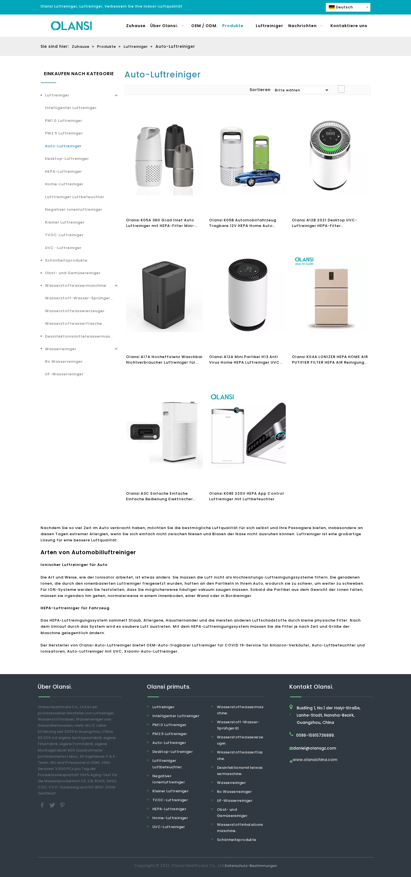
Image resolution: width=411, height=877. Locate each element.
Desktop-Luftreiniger (67, 158)
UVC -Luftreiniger (63, 247)
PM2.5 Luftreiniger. (64, 133)
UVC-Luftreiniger (168, 826)
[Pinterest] (62, 805)
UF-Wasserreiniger (64, 374)
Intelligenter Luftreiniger (71, 107)
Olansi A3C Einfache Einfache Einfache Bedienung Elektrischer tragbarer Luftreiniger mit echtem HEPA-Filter (161, 496)
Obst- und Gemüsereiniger (73, 273)
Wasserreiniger (60, 349)
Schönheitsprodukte (66, 260)
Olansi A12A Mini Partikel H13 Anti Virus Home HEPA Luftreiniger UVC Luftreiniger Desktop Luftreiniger (244, 359)
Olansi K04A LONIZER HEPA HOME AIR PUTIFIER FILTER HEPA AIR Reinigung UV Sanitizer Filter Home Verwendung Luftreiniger (330, 359)
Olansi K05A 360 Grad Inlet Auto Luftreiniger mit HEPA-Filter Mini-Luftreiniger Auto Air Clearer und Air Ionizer (163, 223)
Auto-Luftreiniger (63, 146)
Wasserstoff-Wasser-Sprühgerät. (80, 298)
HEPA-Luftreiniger (63, 171)
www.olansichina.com (315, 760)
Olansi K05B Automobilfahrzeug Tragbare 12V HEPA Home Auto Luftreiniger (242, 223)
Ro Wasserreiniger (64, 361)
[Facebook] (43, 805)
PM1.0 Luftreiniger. (64, 120)
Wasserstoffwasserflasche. (74, 323)
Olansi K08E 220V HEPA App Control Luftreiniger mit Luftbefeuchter (246, 496)
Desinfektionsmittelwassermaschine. (82, 336)
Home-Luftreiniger (64, 184)
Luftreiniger (57, 95)
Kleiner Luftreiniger (65, 222)
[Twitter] (53, 805)
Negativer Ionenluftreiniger (73, 209)
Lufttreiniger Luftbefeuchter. (75, 197)
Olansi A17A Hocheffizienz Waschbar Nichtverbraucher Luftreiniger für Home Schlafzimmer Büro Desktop (164, 359)
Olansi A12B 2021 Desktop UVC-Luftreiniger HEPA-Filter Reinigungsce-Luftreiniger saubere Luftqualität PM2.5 (328, 223)
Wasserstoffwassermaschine (75, 285)
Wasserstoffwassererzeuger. (75, 311)
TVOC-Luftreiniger (64, 235)
